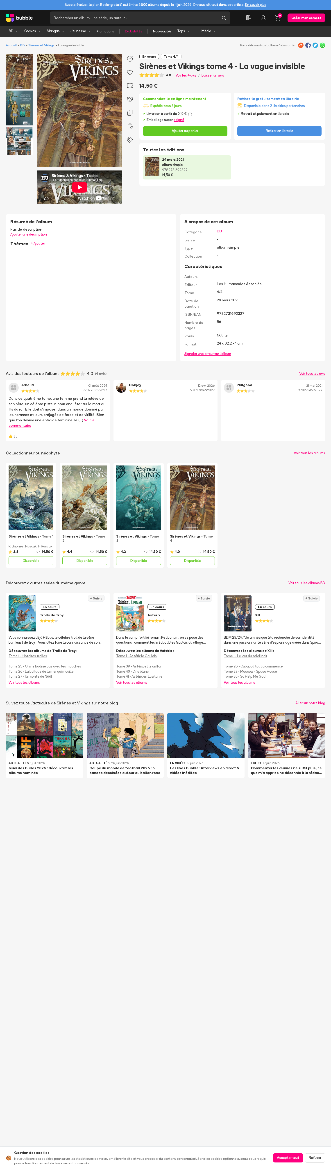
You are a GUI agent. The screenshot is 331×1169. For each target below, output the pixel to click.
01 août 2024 (97, 386)
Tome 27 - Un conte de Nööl (30, 676)
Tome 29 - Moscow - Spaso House (250, 671)
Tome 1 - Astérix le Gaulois (136, 656)
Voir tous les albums (309, 453)
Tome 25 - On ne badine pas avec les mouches (45, 666)
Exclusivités (133, 31)
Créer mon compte (306, 18)
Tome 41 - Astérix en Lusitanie (139, 676)
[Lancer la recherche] (224, 17)
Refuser (315, 1157)
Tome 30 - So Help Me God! (245, 676)
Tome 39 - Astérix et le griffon (139, 666)
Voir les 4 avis (186, 75)
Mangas (53, 31)
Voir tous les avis (312, 373)
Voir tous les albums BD (306, 583)
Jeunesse (78, 31)
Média (206, 31)
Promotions (105, 31)
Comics (30, 31)
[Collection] (248, 17)
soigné (179, 120)
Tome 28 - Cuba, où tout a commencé (253, 666)
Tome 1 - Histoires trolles (28, 656)
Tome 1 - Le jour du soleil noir (245, 656)
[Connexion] (263, 17)
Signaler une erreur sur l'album (207, 354)
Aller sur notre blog (310, 703)
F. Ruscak (45, 546)
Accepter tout (288, 1157)
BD (11, 31)
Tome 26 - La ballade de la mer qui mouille (41, 671)
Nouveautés (162, 31)
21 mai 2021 (314, 386)
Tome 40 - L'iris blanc (132, 671)
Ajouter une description (28, 234)
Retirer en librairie (279, 131)
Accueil (11, 45)
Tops (181, 31)
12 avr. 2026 (206, 386)
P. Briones (16, 546)
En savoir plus (255, 4)
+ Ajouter (38, 243)
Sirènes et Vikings (41, 45)
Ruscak (30, 546)
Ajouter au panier (185, 131)
